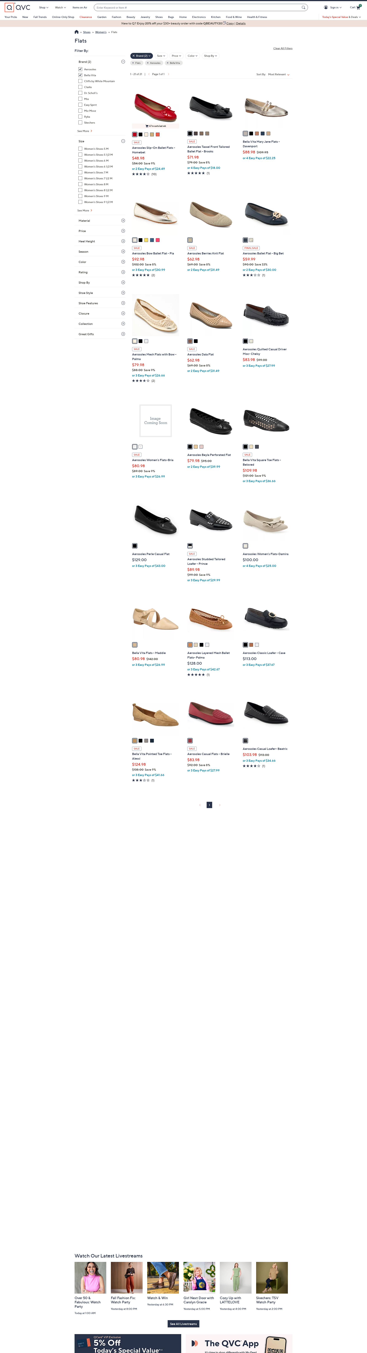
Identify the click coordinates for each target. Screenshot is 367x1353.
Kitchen (216, 17)
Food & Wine (234, 17)
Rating (83, 272)
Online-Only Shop (63, 17)
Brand (85, 62)
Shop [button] (42, 7)
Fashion (116, 17)
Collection (86, 324)
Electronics (199, 17)
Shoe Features (88, 303)
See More (83, 131)
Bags (171, 17)
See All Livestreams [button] (183, 1324)
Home (183, 17)
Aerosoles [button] (155, 63)
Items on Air (80, 7)
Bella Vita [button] (175, 63)
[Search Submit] (304, 7)
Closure (84, 313)
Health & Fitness (257, 17)
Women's (100, 32)
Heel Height (87, 241)
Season (83, 251)
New (25, 17)
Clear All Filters (282, 48)
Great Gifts (86, 334)
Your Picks (11, 17)
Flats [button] (137, 63)
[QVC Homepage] (76, 32)
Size (81, 141)
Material (84, 221)
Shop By (84, 282)
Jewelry (145, 17)
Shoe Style (86, 293)
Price (82, 231)
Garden (101, 17)
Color (82, 262)
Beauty (131, 17)
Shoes (159, 17)
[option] (183, 23)
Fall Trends (40, 17)
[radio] (135, 134)
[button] (326, 7)
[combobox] (197, 7)
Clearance (86, 17)
